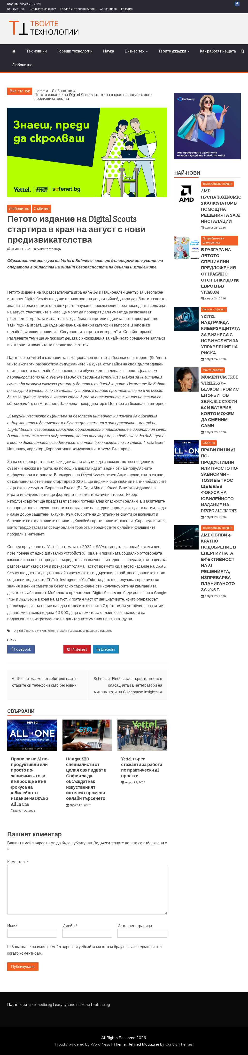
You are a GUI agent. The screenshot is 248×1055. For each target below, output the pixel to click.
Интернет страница (134, 925)
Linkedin (107, 649)
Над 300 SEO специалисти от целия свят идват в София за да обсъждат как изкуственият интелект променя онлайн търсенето (86, 778)
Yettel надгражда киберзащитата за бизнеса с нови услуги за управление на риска (220, 335)
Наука (108, 51)
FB (237, 4)
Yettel (51, 630)
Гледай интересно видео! (77, 9)
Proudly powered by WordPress (83, 1044)
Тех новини (36, 51)
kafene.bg (101, 1004)
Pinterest (78, 649)
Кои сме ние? (16, 9)
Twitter (51, 649)
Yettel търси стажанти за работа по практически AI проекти (141, 767)
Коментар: (17, 861)
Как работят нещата (218, 51)
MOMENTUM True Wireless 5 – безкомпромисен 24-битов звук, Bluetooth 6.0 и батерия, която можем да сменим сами (220, 401)
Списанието (108, 9)
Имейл (69, 925)
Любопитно (22, 64)
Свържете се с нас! (43, 9)
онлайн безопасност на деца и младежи (85, 630)
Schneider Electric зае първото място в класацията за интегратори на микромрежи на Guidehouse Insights (128, 685)
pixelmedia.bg (40, 1004)
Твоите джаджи (172, 51)
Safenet (40, 630)
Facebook (22, 649)
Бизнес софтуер (214, 309)
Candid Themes (179, 1044)
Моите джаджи (213, 370)
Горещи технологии (75, 51)
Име (12, 925)
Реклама (127, 9)
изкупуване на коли (72, 1004)
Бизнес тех (134, 51)
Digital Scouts (23, 630)
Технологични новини (217, 184)
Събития (41, 208)
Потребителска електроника (213, 240)
